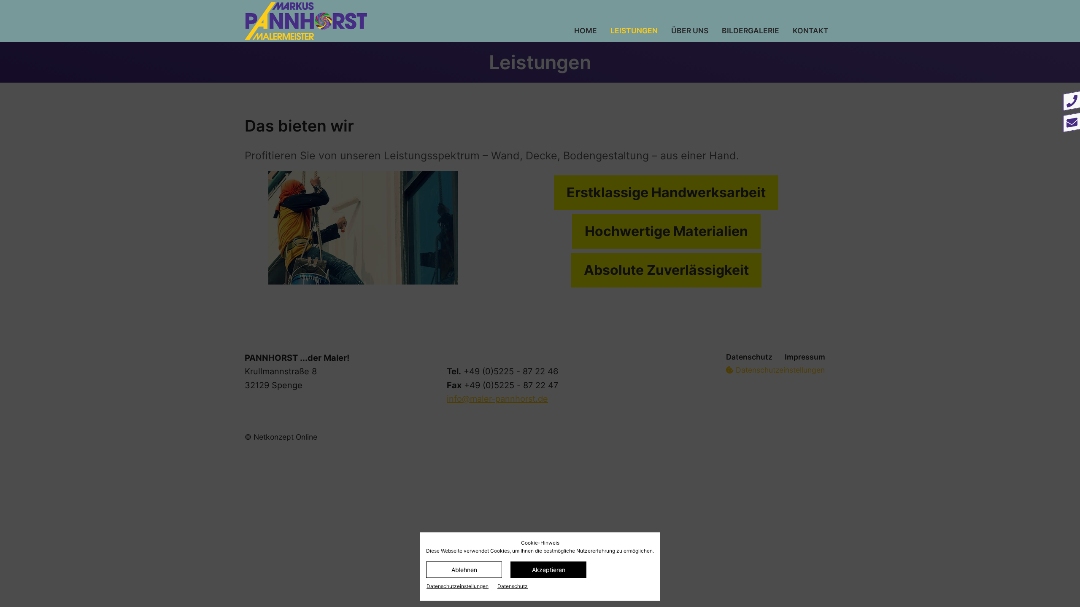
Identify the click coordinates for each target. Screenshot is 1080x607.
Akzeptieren (548, 569)
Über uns (689, 30)
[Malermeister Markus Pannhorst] (356, 21)
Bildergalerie (750, 30)
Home (585, 30)
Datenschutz (512, 586)
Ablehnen (464, 569)
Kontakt (811, 30)
